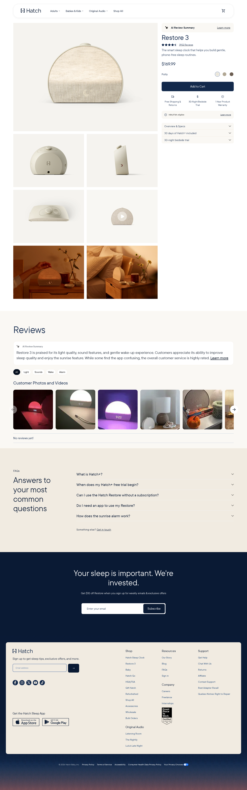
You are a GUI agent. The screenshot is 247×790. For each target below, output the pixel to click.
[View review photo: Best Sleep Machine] (33, 409)
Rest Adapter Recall (208, 687)
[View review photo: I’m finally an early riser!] (160, 409)
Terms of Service (104, 764)
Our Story (167, 657)
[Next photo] (234, 410)
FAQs (164, 669)
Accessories (132, 706)
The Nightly (131, 739)
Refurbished (132, 693)
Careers (166, 691)
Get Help (202, 657)
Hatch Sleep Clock (135, 657)
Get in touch (104, 529)
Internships (167, 703)
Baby (128, 669)
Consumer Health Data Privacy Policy (144, 764)
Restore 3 (131, 663)
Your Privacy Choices (173, 764)
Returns (202, 669)
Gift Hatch (131, 687)
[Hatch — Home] (31, 11)
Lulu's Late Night (134, 745)
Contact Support (206, 681)
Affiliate (202, 675)
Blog (164, 663)
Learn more (223, 27)
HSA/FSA (130, 681)
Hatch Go (130, 675)
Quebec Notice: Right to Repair (214, 693)
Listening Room (133, 733)
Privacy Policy (88, 764)
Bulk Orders (132, 718)
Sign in (165, 675)
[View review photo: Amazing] (202, 409)
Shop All (130, 699)
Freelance (167, 697)
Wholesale (131, 712)
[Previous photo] (13, 410)
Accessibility (120, 764)
